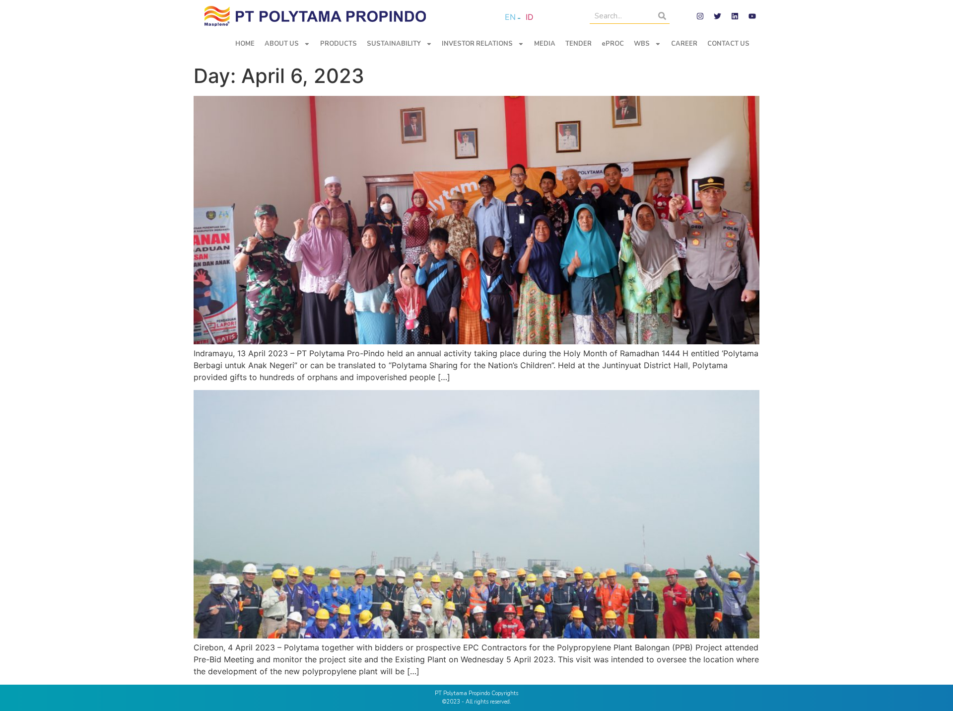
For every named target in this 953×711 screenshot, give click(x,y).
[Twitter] (717, 16)
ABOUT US (282, 43)
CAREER (684, 43)
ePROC (613, 43)
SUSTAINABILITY (394, 43)
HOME (245, 43)
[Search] (662, 16)
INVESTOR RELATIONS (477, 43)
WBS (642, 43)
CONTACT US (728, 43)
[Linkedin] (734, 16)
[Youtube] (752, 16)
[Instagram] (699, 16)
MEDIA (544, 43)
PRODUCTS (338, 43)
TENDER (578, 43)
